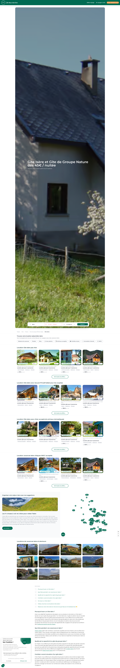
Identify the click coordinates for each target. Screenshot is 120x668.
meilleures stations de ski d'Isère (46, 624)
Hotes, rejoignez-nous (112, 2)
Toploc (18, 331)
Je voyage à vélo (100, 2)
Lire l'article (7, 528)
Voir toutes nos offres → (60, 376)
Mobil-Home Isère (48, 650)
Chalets (34, 341)
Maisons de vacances (23, 341)
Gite (23, 331)
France (26, 331)
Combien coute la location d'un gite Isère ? (50, 598)
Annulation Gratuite (89, 341)
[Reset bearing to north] (118, 536)
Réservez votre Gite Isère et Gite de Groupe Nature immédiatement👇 (57, 606)
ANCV (100, 341)
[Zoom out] (118, 534)
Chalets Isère (69, 648)
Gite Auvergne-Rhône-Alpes (36, 331)
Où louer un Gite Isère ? (44, 601)
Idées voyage (90, 2)
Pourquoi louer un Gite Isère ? (46, 589)
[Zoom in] (118, 532)
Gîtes (40, 341)
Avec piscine (49, 341)
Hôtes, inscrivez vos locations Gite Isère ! (49, 604)
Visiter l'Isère (38, 630)
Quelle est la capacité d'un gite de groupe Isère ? (51, 595)
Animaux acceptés (62, 341)
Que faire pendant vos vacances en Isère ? (49, 592)
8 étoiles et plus (75, 341)
